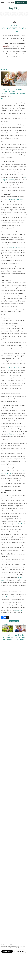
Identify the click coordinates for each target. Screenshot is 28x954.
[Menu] (2, 2)
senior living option (13, 434)
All (2, 98)
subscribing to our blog (8, 597)
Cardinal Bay (18, 610)
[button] (21, 2)
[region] (14, 948)
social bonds (18, 524)
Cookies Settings (20, 951)
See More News (14, 621)
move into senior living (16, 199)
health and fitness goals (13, 367)
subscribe (6, 46)
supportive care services (15, 247)
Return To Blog (5, 69)
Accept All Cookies (7, 951)
